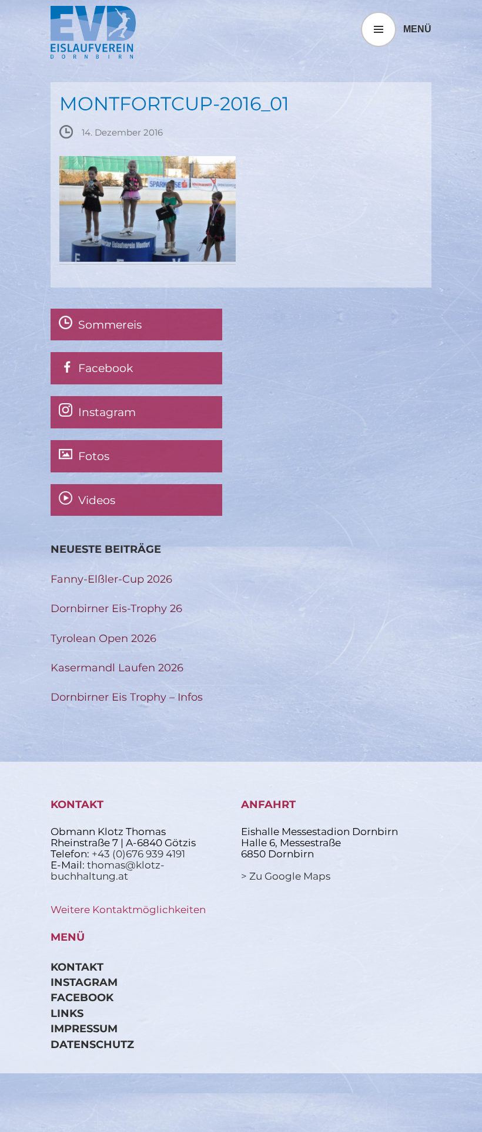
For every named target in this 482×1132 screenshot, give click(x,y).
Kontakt (77, 967)
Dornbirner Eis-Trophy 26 (116, 608)
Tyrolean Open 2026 (103, 638)
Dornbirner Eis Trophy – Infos (127, 697)
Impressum (84, 1028)
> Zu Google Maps (285, 876)
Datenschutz (92, 1044)
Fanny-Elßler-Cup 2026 (111, 579)
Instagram (84, 982)
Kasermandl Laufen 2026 (117, 667)
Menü (417, 29)
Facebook (82, 997)
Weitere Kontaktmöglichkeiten (128, 909)
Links (67, 1013)
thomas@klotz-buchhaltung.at (108, 870)
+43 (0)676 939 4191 (138, 854)
